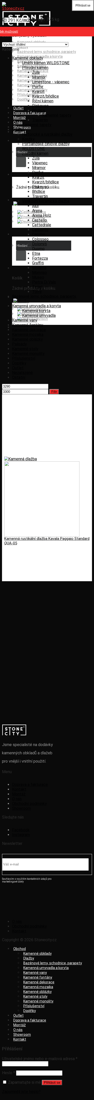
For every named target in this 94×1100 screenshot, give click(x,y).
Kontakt (19, 132)
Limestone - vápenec (50, 82)
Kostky (28, 139)
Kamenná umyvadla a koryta (36, 306)
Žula (36, 72)
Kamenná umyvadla (39, 315)
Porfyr (37, 86)
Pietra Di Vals (44, 282)
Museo (38, 277)
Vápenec (40, 163)
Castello (39, 220)
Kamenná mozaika (27, 334)
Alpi (35, 205)
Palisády (19, 344)
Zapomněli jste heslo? (21, 1091)
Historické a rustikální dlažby (47, 134)
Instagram (21, 834)
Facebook (21, 830)
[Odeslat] (21, 162)
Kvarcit (38, 91)
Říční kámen (42, 101)
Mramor (39, 77)
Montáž (19, 118)
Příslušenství (23, 358)
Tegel (37, 286)
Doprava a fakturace (29, 113)
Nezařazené (22, 372)
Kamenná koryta (36, 310)
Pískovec (40, 105)
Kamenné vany (24, 320)
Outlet (18, 108)
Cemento (40, 229)
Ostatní (18, 377)
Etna (36, 253)
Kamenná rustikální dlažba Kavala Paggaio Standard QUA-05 (46, 540)
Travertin (40, 120)
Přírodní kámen (35, 67)
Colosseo (40, 239)
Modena (39, 267)
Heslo (8, 1072)
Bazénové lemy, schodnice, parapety (46, 52)
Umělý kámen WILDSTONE (45, 62)
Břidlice (38, 110)
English (38, 217)
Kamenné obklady (27, 58)
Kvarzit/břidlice (45, 96)
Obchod (19, 949)
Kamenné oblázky (31, 80)
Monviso (39, 272)
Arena (37, 210)
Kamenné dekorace (29, 329)
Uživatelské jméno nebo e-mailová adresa (39, 1058)
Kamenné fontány (27, 325)
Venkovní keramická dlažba (45, 201)
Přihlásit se (52, 1082)
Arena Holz (41, 215)
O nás (17, 798)
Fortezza (40, 258)
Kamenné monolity (28, 353)
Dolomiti (39, 244)
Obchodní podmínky (29, 803)
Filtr (54, 392)
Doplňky (23, 99)
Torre (37, 291)
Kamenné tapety (56, 115)
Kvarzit (38, 177)
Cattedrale (41, 225)
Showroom (21, 808)
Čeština (39, 212)
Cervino (38, 234)
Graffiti (38, 263)
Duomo (38, 248)
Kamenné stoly (29, 85)
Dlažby (22, 47)
